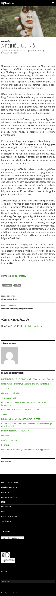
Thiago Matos (18, 275)
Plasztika (5, 435)
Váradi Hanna (35, 51)
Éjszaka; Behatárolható (11, 393)
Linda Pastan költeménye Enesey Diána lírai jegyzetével (25, 449)
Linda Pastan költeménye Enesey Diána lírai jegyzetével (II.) (26, 384)
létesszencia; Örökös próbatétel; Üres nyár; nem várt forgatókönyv (24, 403)
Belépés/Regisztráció (10, 483)
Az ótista (5, 388)
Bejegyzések (6, 41)
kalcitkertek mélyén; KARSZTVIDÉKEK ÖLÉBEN (21, 419)
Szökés (4, 414)
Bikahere (5, 445)
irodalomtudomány (9, 516)
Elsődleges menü (53, 3)
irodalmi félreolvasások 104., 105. (15, 431)
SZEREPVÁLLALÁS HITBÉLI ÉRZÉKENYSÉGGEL (20, 409)
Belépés (4, 571)
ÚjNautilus (7, 3)
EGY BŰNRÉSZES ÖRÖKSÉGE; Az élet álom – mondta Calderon (28, 379)
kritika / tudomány (9, 497)
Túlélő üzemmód (8, 398)
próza (17, 285)
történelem (6, 521)
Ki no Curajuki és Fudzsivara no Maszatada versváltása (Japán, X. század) (26, 424)
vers (3, 512)
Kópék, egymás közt (9, 440)
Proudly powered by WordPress (12, 593)
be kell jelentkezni (33, 326)
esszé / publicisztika (9, 487)
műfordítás (6, 507)
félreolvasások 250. (9, 297)
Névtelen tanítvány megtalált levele (17, 307)
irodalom (7, 285)
